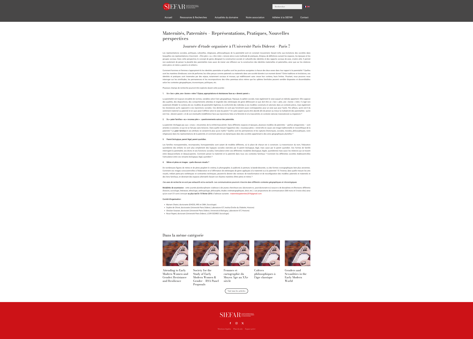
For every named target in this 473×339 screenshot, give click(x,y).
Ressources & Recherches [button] (193, 17)
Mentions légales (224, 329)
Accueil (168, 17)
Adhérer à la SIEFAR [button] (282, 17)
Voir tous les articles (236, 290)
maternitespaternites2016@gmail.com (246, 194)
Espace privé (250, 329)
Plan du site (238, 329)
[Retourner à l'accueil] (181, 6)
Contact (304, 17)
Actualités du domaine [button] (226, 17)
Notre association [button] (255, 17)
